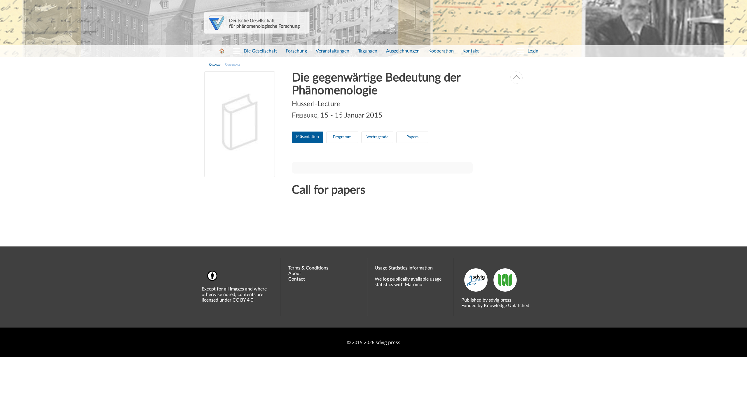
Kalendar (215, 64)
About (294, 273)
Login (533, 51)
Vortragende (377, 137)
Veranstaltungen (332, 51)
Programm (342, 137)
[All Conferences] (516, 77)
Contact (296, 279)
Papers (412, 137)
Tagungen (367, 51)
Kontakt (470, 51)
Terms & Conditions (308, 268)
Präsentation (307, 137)
